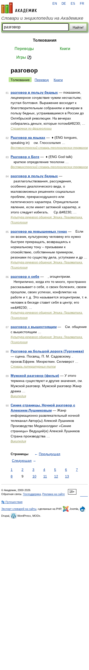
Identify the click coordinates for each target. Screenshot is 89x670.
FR (82, 3)
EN (54, 3)
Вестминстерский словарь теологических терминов (49, 148)
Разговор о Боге (25, 157)
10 (34, 476)
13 (67, 476)
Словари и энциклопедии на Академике (42, 18)
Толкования (44, 40)
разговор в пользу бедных (34, 92)
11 (45, 476)
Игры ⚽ (24, 57)
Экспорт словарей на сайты (18, 508)
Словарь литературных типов (33, 366)
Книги (65, 49)
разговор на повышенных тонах (39, 231)
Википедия (18, 396)
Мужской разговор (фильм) (35, 376)
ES (73, 3)
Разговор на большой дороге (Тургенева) (47, 351)
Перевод (42, 80)
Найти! (78, 27)
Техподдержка (32, 494)
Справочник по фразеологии (31, 128)
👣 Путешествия (11, 501)
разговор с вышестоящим (34, 327)
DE (64, 3)
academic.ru (19, 7)
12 (56, 476)
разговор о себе (25, 276)
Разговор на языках (28, 137)
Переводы (24, 49)
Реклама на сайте (53, 494)
